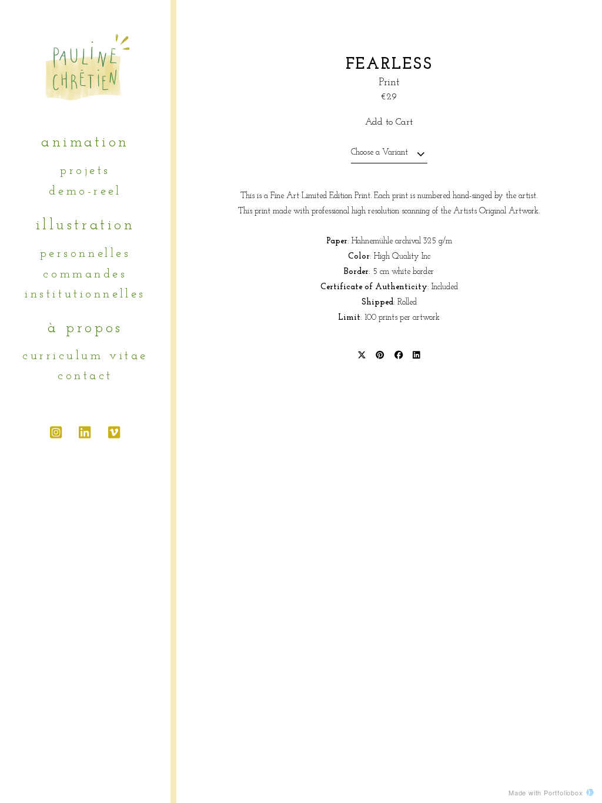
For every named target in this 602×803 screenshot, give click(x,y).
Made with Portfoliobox (546, 792)
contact (85, 376)
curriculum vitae (85, 356)
